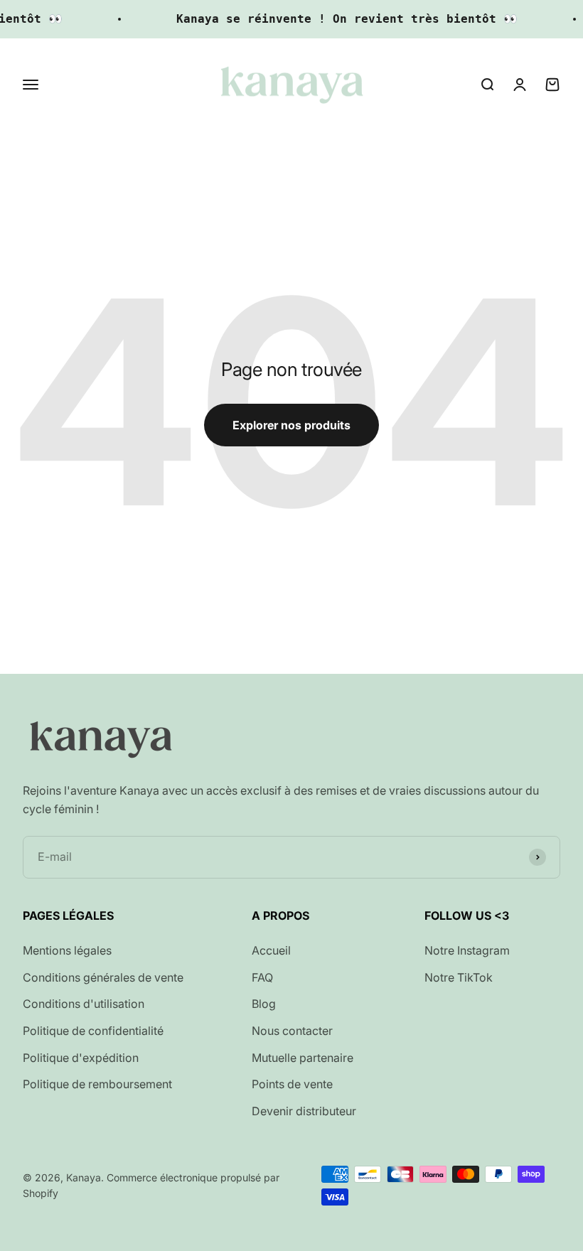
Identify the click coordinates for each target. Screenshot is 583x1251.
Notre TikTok (458, 977)
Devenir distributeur (304, 1111)
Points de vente (292, 1084)
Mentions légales (67, 950)
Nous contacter (292, 1031)
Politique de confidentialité (93, 1031)
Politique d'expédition (81, 1058)
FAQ (262, 977)
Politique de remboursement (97, 1084)
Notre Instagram (467, 950)
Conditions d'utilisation (83, 1004)
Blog (264, 1004)
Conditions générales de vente (103, 977)
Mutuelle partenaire (302, 1058)
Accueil (271, 950)
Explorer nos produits (291, 425)
